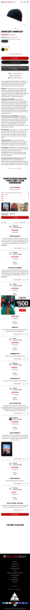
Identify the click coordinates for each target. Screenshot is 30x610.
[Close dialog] (29, 296)
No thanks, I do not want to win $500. (22, 313)
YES (22, 310)
